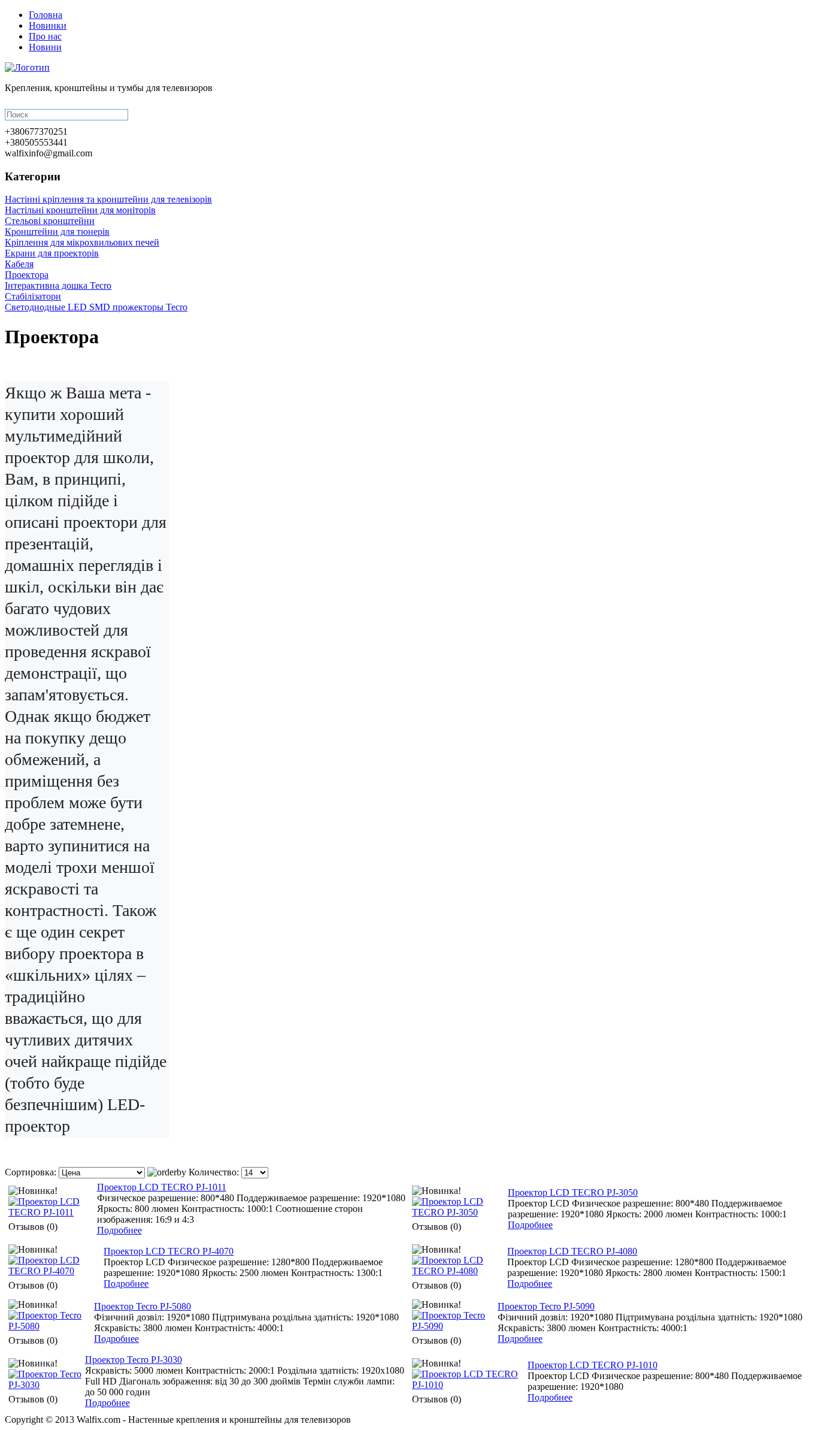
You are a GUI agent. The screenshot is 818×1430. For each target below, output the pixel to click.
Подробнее (119, 1230)
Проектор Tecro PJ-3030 (133, 1360)
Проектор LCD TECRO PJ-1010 (593, 1365)
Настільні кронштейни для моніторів (80, 210)
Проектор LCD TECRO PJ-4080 (572, 1251)
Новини (45, 47)
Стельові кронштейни (50, 221)
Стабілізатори (33, 296)
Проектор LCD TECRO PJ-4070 (169, 1251)
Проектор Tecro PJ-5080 (142, 1306)
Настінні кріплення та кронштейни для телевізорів (108, 199)
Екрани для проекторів (52, 253)
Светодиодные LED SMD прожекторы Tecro (96, 307)
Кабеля (19, 264)
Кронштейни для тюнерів (57, 231)
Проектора (27, 275)
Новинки (47, 25)
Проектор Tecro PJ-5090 (546, 1306)
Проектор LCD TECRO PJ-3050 (573, 1192)
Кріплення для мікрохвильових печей (82, 242)
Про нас (45, 36)
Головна (45, 15)
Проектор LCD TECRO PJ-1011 (161, 1187)
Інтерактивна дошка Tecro (58, 285)
